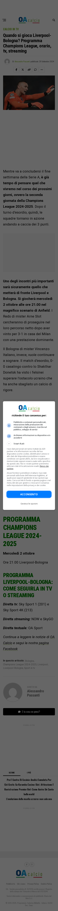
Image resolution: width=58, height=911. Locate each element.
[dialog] (29, 455)
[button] (29, 444)
